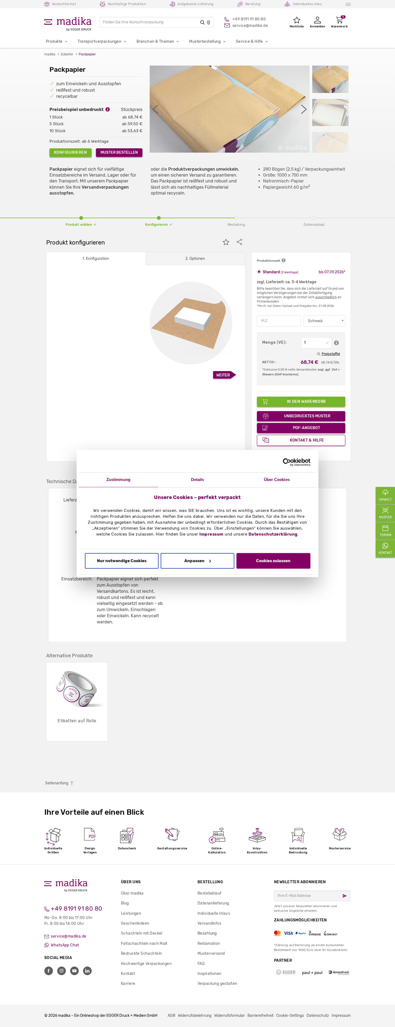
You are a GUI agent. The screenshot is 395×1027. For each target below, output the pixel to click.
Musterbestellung (205, 41)
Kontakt (128, 973)
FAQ (201, 963)
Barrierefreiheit (260, 1015)
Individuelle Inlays (214, 913)
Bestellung (210, 882)
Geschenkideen (135, 923)
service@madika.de (68, 936)
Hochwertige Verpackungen (146, 963)
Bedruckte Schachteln (141, 953)
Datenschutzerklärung (273, 534)
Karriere (128, 983)
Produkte (54, 41)
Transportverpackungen (99, 41)
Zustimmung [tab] (118, 479)
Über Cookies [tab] (277, 479)
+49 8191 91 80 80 (75, 908)
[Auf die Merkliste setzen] (226, 243)
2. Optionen (195, 258)
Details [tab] (197, 479)
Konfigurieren (70, 152)
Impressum (211, 534)
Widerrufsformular (229, 1015)
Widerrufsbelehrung (194, 1015)
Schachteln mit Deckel (141, 933)
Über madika (132, 893)
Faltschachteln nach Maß (144, 943)
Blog (125, 903)
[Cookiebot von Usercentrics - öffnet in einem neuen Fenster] (286, 462)
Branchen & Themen (155, 41)
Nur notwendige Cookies (121, 560)
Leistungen (131, 913)
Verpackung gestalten (217, 983)
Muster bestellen (119, 152)
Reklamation (209, 943)
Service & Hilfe (249, 41)
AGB (171, 1015)
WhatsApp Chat (64, 945)
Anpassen (194, 560)
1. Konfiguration (95, 258)
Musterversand (211, 953)
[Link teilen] (239, 243)
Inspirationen (209, 973)
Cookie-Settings (290, 1015)
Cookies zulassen (273, 560)
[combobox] (324, 320)
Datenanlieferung (213, 903)
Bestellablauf (209, 893)
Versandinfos (209, 923)
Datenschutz (318, 1015)
